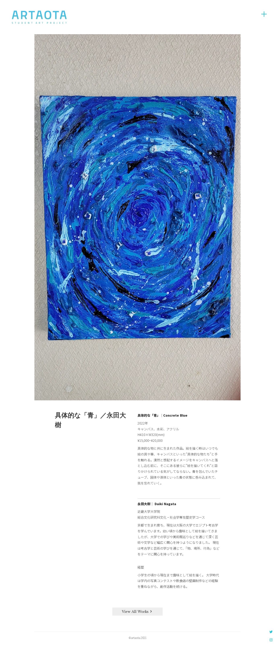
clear (264, 14)
